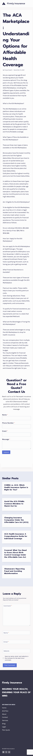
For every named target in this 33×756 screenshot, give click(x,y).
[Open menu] (29, 3)
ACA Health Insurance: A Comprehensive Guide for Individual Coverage (15, 536)
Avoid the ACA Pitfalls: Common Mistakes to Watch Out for (14, 503)
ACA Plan (5, 711)
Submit (6, 452)
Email (5, 431)
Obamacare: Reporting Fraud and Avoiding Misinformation (14, 571)
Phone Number (8, 423)
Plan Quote (6, 730)
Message (6, 439)
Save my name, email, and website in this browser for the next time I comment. (16, 658)
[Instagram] (9, 752)
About (4, 714)
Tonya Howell (8, 70)
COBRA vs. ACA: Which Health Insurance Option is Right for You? (16, 487)
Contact (5, 717)
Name (5, 415)
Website (6, 651)
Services (5, 720)
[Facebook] (3, 752)
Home (4, 708)
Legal (4, 727)
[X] (6, 752)
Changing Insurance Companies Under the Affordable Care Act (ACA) (16, 520)
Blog (3, 724)
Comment (8, 606)
